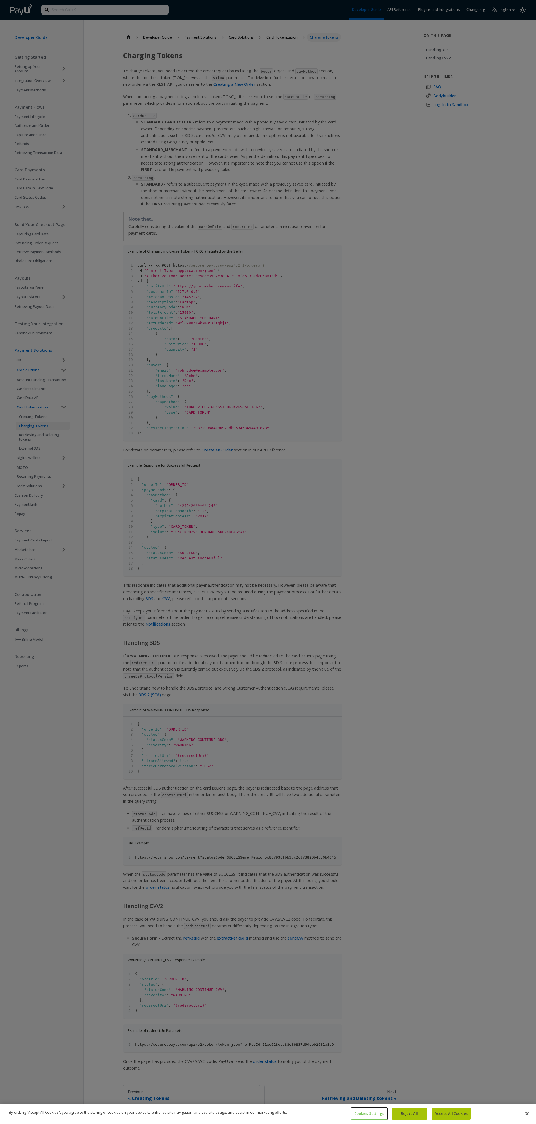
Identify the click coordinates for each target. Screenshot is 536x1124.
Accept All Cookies (451, 1113)
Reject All (409, 1113)
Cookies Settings (369, 1113)
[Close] (527, 1113)
